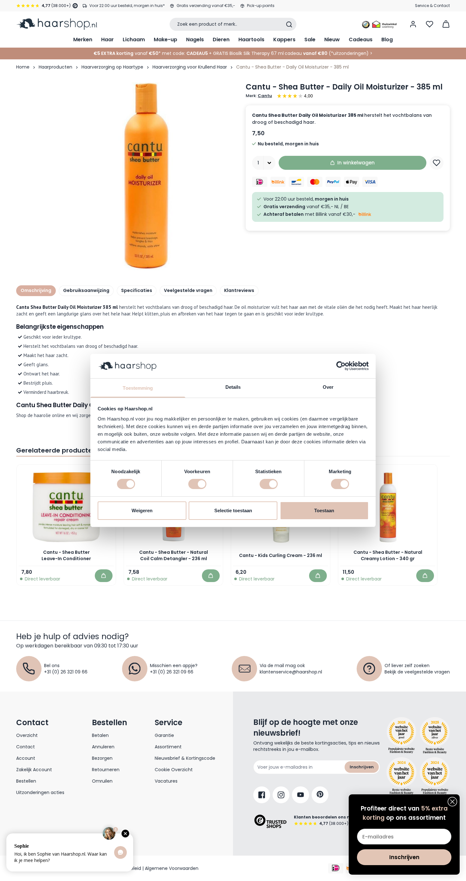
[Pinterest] (320, 794)
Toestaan (324, 510)
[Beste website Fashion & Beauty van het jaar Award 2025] (401, 735)
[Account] (413, 24)
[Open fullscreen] (145, 176)
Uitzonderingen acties (40, 792)
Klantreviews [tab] (239, 290)
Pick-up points (261, 5)
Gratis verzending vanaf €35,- (206, 5)
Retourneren (106, 769)
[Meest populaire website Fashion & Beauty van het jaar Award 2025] (435, 735)
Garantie (164, 735)
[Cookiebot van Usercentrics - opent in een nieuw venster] (341, 366)
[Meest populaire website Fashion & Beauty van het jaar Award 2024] (435, 776)
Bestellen (26, 781)
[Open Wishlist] (429, 24)
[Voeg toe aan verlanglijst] (436, 163)
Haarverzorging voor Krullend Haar (189, 67)
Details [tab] (233, 387)
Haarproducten (55, 67)
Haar (107, 39)
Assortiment (168, 747)
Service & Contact (432, 5)
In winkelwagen (356, 162)
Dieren (221, 39)
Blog (387, 39)
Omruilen (102, 781)
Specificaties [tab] (136, 290)
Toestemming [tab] (138, 388)
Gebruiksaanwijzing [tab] (86, 290)
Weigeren (142, 510)
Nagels (195, 39)
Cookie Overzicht (174, 769)
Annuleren (103, 747)
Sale (309, 39)
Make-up (165, 39)
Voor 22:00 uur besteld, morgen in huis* (127, 5)
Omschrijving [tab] (36, 290)
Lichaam (134, 39)
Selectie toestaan (233, 510)
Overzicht (27, 735)
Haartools (251, 39)
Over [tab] (328, 387)
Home (22, 67)
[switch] (197, 484)
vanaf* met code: (139, 53)
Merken (82, 39)
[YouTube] (300, 794)
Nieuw (332, 39)
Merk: (259, 96)
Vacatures (166, 781)
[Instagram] (281, 794)
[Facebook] (261, 794)
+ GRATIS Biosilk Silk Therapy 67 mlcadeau (268, 53)
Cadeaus (360, 39)
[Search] (289, 24)
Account (25, 758)
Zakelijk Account (34, 769)
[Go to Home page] (56, 24)
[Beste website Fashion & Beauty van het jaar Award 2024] (401, 776)
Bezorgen (102, 758)
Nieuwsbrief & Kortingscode (185, 758)
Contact (25, 747)
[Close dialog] (452, 801)
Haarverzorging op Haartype (112, 67)
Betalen (100, 735)
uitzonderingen (349, 53)
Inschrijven (362, 767)
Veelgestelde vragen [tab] (188, 290)
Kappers (284, 39)
